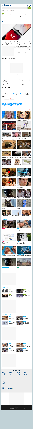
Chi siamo (9, 408)
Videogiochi (3, 383)
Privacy (14, 408)
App (9, 375)
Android (10, 373)
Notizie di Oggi (4, 373)
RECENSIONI (18, 241)
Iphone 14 (3, 96)
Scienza (3, 376)
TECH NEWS (3, 254)
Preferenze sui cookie (21, 408)
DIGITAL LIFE (3, 241)
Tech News (3, 375)
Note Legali (11, 408)
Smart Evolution (19, 374)
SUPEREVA (16, 407)
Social (3, 381)
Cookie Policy (17, 408)
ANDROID (3, 13)
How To (25, 373)
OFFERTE (10, 316)
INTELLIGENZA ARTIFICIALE (20, 254)
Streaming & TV (4, 382)
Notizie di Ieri (3, 374)
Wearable (18, 373)
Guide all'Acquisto (26, 374)
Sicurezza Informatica (19, 380)
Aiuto (24, 408)
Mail (27, 6)
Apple (10, 374)
